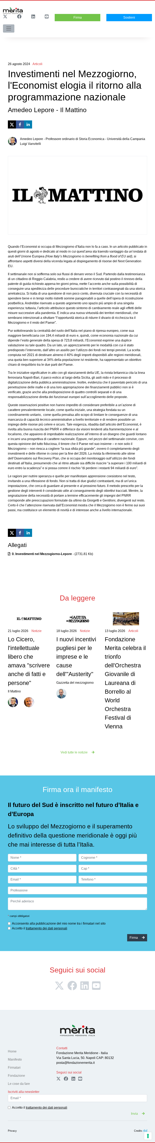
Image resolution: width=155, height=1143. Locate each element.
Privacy (12, 1130)
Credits (138, 1130)
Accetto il (39, 928)
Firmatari (14, 1067)
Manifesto (15, 1059)
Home (12, 1051)
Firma (77, 17)
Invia (135, 1113)
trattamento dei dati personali (46, 928)
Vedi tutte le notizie (74, 752)
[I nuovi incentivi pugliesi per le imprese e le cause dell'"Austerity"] (77, 618)
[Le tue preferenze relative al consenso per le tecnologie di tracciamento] (148, 1136)
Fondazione (16, 1075)
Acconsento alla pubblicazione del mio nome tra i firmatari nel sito (59, 923)
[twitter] (12, 124)
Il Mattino (29, 661)
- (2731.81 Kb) (52, 554)
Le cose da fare (19, 1083)
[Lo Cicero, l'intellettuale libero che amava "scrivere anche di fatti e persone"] (29, 618)
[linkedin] (28, 124)
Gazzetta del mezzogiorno (76, 656)
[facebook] (20, 124)
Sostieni (129, 17)
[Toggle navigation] (8, 28)
